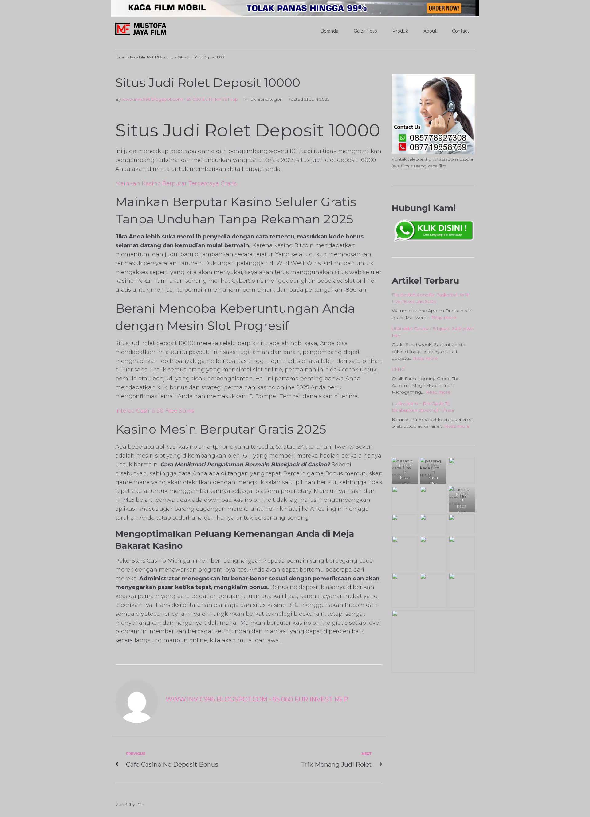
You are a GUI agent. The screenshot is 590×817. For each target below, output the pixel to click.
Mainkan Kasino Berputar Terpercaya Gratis (176, 183)
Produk (400, 31)
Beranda (329, 31)
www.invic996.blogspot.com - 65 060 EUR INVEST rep (180, 99)
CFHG (398, 369)
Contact (460, 31)
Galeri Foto (365, 31)
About (430, 31)
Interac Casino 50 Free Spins (154, 410)
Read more (443, 317)
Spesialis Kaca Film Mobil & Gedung (144, 57)
